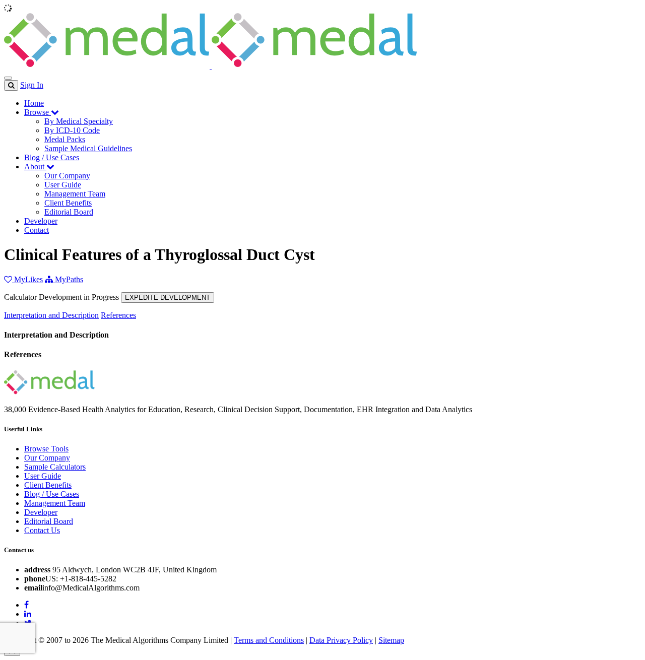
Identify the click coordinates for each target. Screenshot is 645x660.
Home (34, 103)
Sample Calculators (55, 467)
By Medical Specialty (78, 121)
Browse (37, 112)
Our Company (67, 175)
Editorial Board (68, 212)
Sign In (31, 85)
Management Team (74, 193)
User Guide (62, 184)
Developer (40, 221)
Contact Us (42, 530)
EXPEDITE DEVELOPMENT (167, 297)
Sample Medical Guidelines (88, 148)
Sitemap (391, 640)
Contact (36, 230)
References (118, 315)
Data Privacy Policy (341, 640)
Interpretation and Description (51, 315)
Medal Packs (64, 139)
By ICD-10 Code (72, 130)
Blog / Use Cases (51, 157)
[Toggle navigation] (8, 78)
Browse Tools (46, 448)
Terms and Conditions (269, 640)
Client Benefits (68, 203)
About (35, 166)
